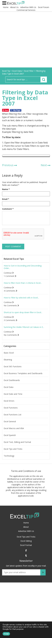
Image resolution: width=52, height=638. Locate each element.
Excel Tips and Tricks (13, 449)
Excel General (10, 421)
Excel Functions (11, 407)
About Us (14, 7)
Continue (8, 273)
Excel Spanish (10, 435)
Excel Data (8, 387)
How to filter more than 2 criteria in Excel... (23, 283)
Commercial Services (26, 10)
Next (44, 165)
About (26, 527)
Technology (9, 456)
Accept (6, 634)
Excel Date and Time (13, 394)
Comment (8, 209)
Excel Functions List (12, 414)
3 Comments (10, 320)
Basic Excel (9, 353)
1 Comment (9, 276)
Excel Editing (26, 541)
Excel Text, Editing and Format (17, 442)
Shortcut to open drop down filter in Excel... (23, 312)
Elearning (8, 359)
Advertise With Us (28, 7)
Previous (7, 165)
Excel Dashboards (12, 380)
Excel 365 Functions (12, 366)
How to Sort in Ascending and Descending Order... (22, 267)
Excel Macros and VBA (14, 428)
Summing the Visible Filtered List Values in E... (24, 327)
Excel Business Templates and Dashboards (23, 373)
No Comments (11, 305)
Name (6, 189)
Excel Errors (9, 401)
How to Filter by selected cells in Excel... (21, 297)
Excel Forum (43, 7)
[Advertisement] (26, 39)
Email (5, 199)
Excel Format (26, 545)
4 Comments (10, 291)
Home (5, 7)
